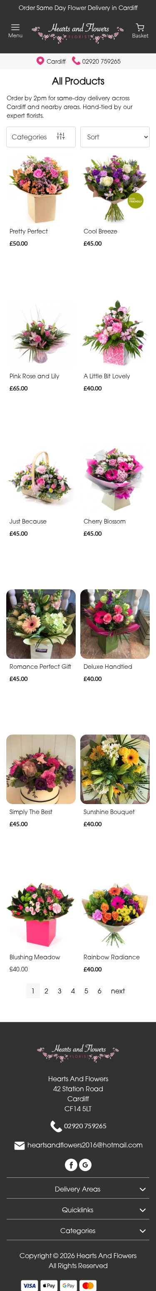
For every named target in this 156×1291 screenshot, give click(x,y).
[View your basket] (140, 30)
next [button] (118, 991)
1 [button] (33, 991)
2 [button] (46, 991)
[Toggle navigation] (15, 31)
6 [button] (100, 991)
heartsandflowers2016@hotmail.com (85, 1145)
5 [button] (86, 991)
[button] (78, 1187)
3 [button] (60, 991)
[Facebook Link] (72, 1164)
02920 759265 (101, 61)
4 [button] (73, 991)
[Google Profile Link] (85, 1164)
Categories (29, 137)
